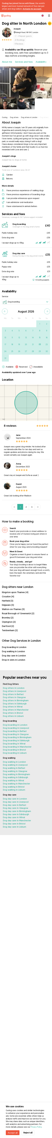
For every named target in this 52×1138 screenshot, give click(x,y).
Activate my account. (32, 9)
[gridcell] (39, 323)
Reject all (27, 1132)
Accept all (13, 1132)
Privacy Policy (36, 1127)
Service (5, 296)
